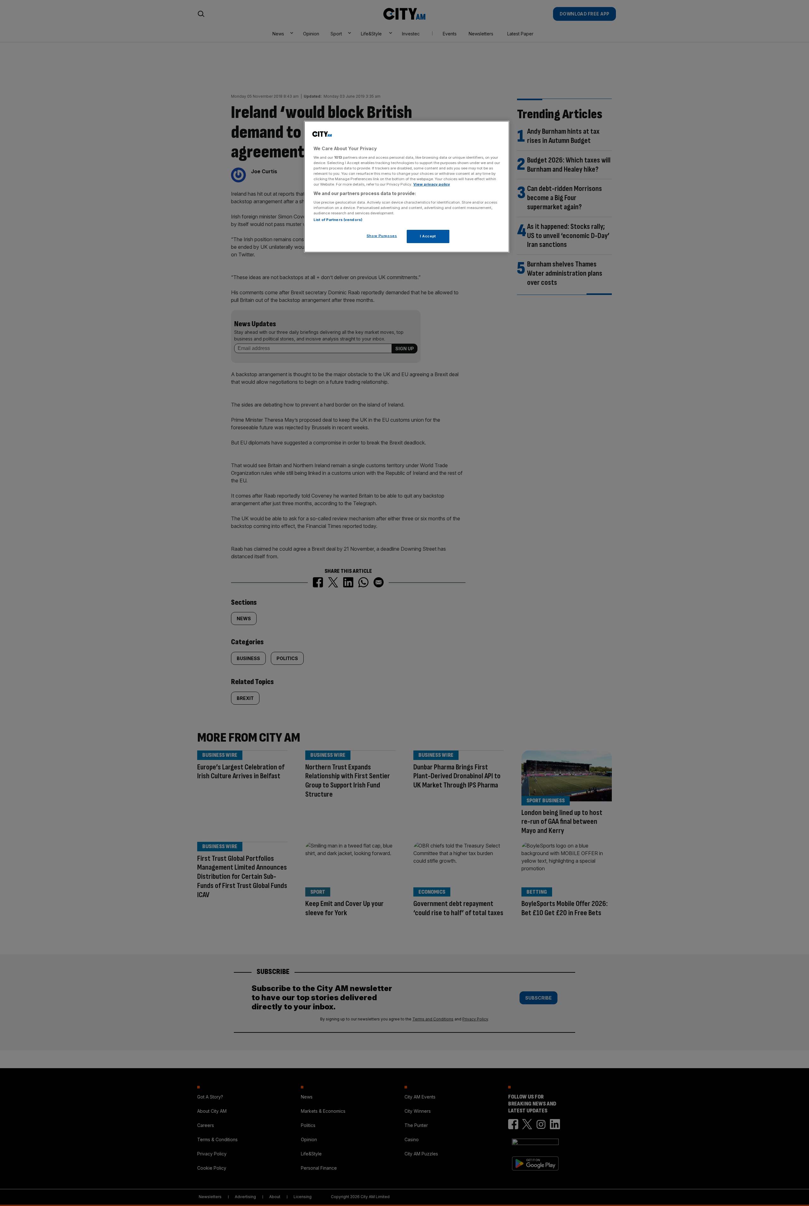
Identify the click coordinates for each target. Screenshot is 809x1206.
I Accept (428, 236)
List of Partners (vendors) (337, 219)
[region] (406, 187)
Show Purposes (382, 235)
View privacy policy (431, 184)
